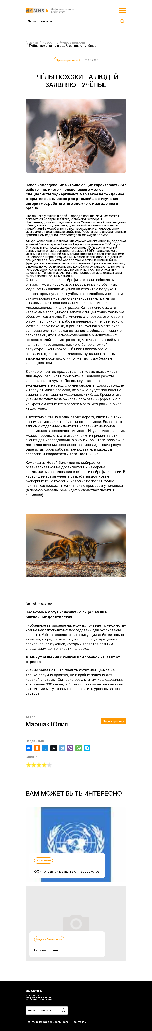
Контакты (80, 1022)
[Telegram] (62, 748)
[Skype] (87, 748)
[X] (53, 748)
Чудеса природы (67, 60)
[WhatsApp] (78, 748)
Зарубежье (43, 860)
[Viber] (70, 748)
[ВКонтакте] (29, 748)
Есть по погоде (46, 950)
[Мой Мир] (45, 748)
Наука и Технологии (49, 939)
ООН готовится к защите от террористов (67, 871)
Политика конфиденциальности (47, 1022)
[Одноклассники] (37, 748)
